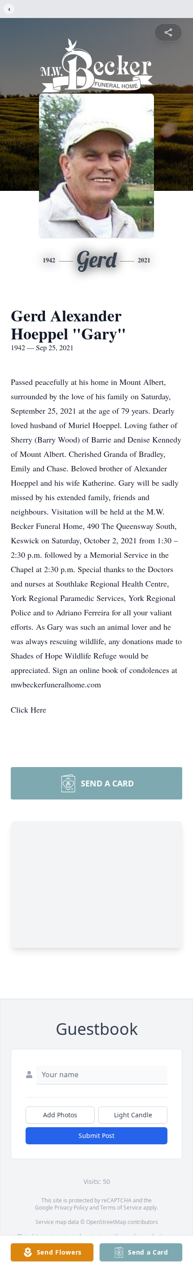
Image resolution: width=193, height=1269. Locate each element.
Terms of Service (121, 1207)
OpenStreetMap (106, 1222)
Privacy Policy (71, 1207)
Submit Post (96, 1135)
